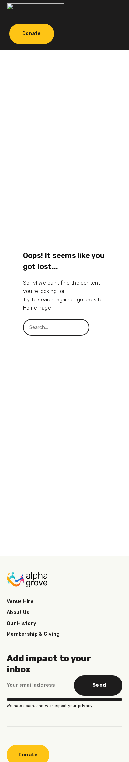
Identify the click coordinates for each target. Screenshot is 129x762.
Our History (21, 623)
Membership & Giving (33, 634)
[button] (110, 11)
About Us (18, 612)
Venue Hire (20, 601)
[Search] (97, 327)
